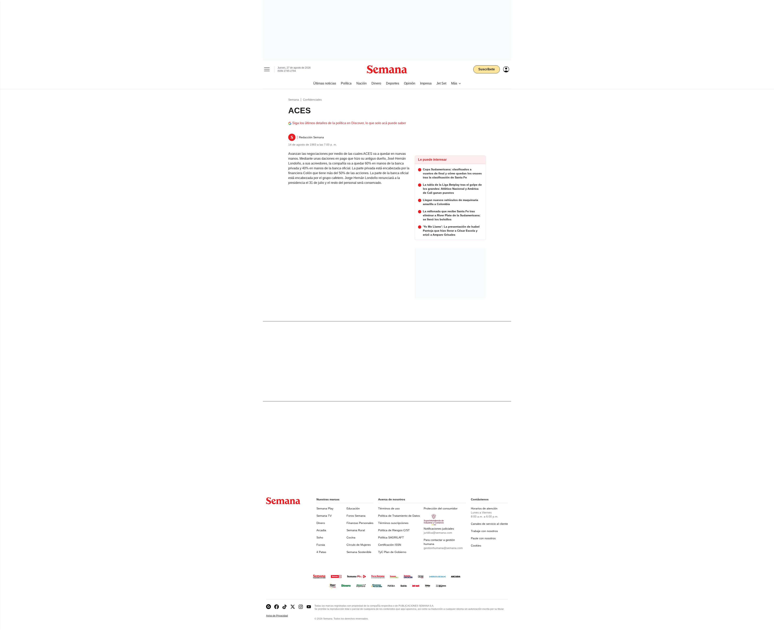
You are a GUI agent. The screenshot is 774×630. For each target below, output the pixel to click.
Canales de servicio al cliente (489, 523)
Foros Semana (355, 515)
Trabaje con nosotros (484, 531)
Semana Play (324, 508)
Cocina (350, 537)
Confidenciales (312, 99)
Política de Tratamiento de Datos (399, 515)
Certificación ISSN (389, 544)
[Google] (268, 606)
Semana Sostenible (358, 552)
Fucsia (320, 544)
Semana (293, 99)
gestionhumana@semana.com (443, 548)
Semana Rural (355, 530)
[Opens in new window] (276, 606)
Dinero (320, 523)
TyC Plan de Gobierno (392, 552)
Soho (319, 537)
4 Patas (321, 552)
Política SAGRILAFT (391, 537)
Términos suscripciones (393, 523)
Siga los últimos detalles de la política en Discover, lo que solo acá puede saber (349, 123)
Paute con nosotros (483, 538)
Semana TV (324, 515)
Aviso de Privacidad (281, 615)
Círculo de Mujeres (358, 544)
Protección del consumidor (441, 508)
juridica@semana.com (438, 532)
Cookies (476, 545)
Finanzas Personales (359, 523)
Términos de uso (389, 508)
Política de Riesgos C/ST (394, 530)
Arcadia (321, 530)
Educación (353, 508)
